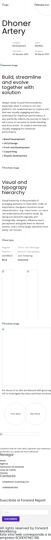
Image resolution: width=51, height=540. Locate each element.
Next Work (35, 413)
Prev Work (16, 413)
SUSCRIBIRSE (10, 518)
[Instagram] (3, 495)
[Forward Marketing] (5, 4)
